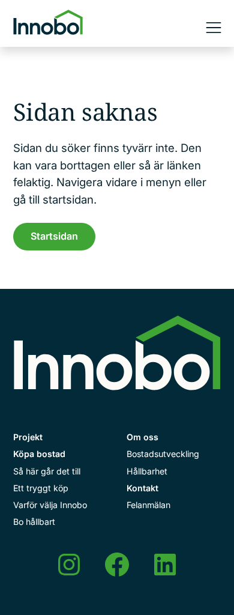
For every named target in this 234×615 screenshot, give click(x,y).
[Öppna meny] (213, 27)
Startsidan (54, 236)
